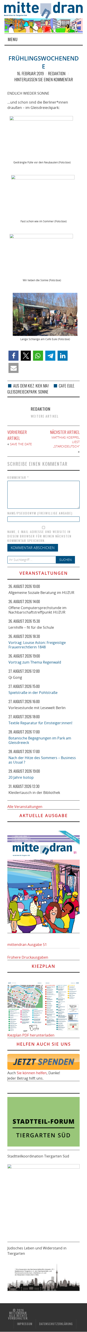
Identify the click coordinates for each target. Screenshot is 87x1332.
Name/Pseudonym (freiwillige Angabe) (39, 513)
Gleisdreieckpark (22, 392)
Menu (13, 39)
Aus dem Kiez (23, 386)
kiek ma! (42, 386)
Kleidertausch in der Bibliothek (34, 792)
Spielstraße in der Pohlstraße (33, 692)
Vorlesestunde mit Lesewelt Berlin (37, 707)
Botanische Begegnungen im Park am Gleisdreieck (39, 740)
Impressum (24, 1324)
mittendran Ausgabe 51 (27, 944)
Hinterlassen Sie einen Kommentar (43, 79)
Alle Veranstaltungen (24, 806)
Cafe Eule (66, 386)
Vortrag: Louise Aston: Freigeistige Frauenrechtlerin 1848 (37, 644)
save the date (21, 444)
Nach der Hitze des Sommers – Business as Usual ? (42, 760)
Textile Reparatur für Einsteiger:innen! (40, 722)
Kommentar (18, 477)
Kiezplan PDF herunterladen (30, 1035)
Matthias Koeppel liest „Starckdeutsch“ (66, 441)
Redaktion (56, 73)
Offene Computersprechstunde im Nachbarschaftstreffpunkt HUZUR (37, 610)
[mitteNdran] (45, 9)
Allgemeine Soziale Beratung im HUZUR (41, 592)
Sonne (43, 392)
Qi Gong (15, 677)
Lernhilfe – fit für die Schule (31, 627)
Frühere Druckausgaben (27, 957)
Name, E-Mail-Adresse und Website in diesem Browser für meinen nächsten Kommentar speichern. (39, 536)
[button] (13, 356)
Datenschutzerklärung (56, 1324)
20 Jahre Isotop (21, 777)
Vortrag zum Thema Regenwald (34, 662)
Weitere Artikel (45, 416)
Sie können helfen (32, 1072)
